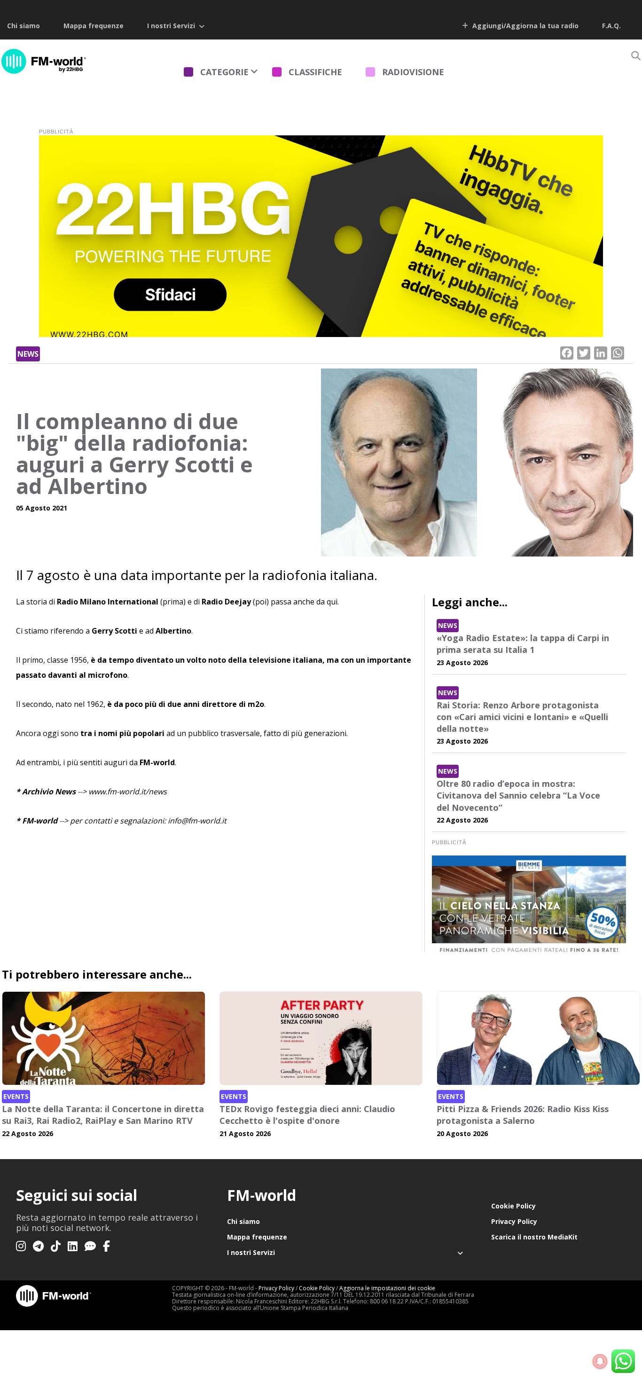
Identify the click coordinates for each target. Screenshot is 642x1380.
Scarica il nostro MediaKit (534, 1236)
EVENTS (16, 1096)
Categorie (224, 72)
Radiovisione (413, 72)
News (28, 354)
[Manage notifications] (600, 1361)
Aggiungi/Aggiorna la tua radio (524, 25)
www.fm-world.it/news (127, 791)
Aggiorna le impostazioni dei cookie (387, 1288)
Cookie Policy (513, 1205)
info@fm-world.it (197, 820)
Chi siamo (23, 25)
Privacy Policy (514, 1221)
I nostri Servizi (171, 25)
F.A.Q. (611, 25)
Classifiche (315, 72)
